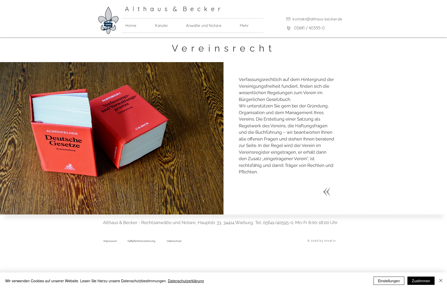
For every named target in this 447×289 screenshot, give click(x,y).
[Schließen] (441, 281)
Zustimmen (421, 280)
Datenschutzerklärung (186, 280)
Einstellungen (389, 280)
